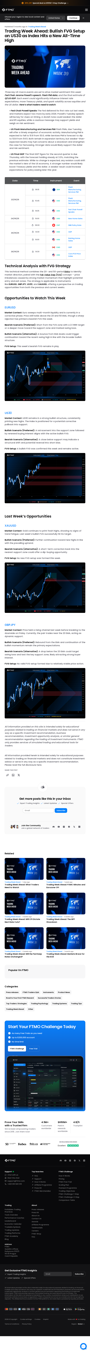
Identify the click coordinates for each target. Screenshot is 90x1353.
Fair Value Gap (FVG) (51, 274)
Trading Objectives (67, 1191)
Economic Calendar (13, 1224)
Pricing (61, 1179)
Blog (7, 1239)
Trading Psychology (39, 1003)
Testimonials (37, 1228)
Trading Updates (12, 1230)
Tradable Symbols (12, 1227)
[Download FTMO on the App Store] (68, 1309)
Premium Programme (68, 1188)
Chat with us (13, 1175)
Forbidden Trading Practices (13, 1210)
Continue (73, 18)
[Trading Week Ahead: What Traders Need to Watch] (24, 873)
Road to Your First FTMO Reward (20, 998)
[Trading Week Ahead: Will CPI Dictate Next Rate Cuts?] (24, 908)
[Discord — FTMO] (61, 1160)
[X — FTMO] (79, 1160)
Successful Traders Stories (49, 998)
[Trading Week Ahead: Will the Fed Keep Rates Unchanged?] (24, 942)
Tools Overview (11, 1215)
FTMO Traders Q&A (31, 992)
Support (37, 1179)
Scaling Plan (64, 1185)
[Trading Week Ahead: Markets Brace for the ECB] (65, 942)
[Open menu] (86, 9)
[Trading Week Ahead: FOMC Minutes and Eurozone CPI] (65, 873)
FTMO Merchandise (42, 1191)
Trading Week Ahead (37, 26)
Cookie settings (26, 1319)
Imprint (46, 1319)
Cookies (37, 1319)
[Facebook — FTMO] (75, 1160)
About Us (35, 1215)
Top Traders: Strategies (16, 1003)
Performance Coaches (14, 1218)
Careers (35, 1231)
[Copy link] (7, 775)
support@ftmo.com (16, 1181)
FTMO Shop (36, 1234)
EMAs (67, 271)
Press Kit (38, 1188)
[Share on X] (19, 775)
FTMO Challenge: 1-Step (69, 1194)
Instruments (48, 992)
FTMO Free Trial (65, 1182)
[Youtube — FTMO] (65, 1160)
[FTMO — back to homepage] (8, 10)
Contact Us (36, 1218)
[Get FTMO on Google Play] (79, 1309)
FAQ (36, 1176)
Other (30, 1009)
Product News (64, 992)
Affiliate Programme (43, 1185)
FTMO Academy (11, 1236)
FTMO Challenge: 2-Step (69, 1197)
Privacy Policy (27, 1324)
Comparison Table (67, 1200)
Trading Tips (76, 1003)
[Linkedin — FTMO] (84, 1160)
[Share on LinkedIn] (13, 775)
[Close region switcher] (83, 18)
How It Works (40, 1182)
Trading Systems (59, 1003)
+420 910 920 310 (15, 1184)
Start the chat (13, 1178)
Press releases (12, 992)
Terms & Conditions (12, 1324)
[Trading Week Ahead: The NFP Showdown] (65, 908)
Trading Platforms (12, 1233)
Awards (35, 1221)
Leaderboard (10, 1221)
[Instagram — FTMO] (70, 1160)
